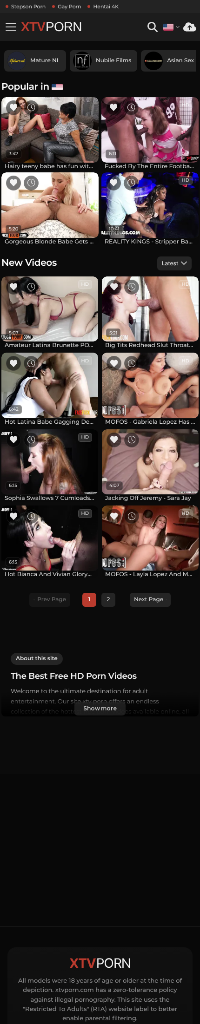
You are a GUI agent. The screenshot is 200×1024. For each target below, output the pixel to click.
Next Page (148, 599)
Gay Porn (69, 6)
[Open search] (152, 27)
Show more (100, 708)
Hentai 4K (106, 6)
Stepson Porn (28, 6)
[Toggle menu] (11, 27)
